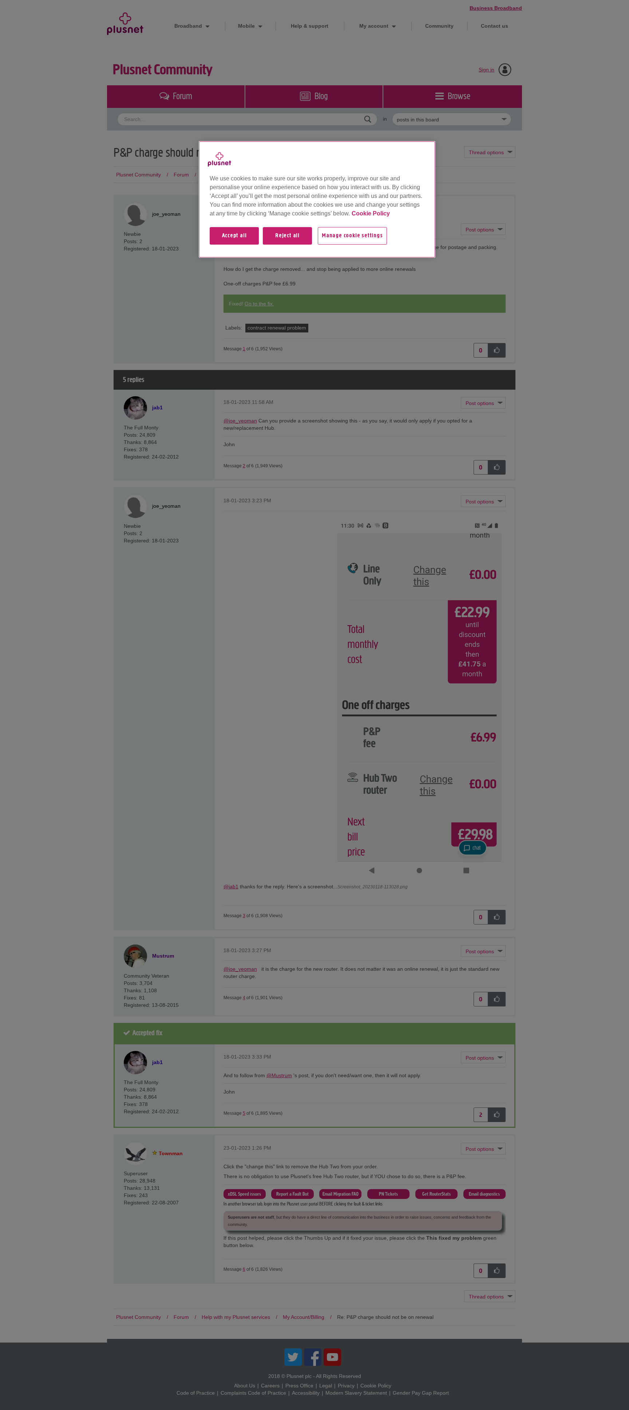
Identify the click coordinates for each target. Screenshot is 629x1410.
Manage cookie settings (352, 236)
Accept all (234, 236)
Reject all (287, 236)
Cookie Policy (371, 213)
